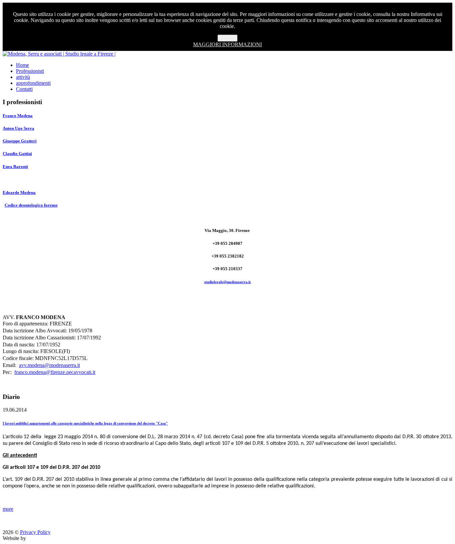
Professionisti (30, 71)
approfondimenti (33, 83)
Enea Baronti (15, 166)
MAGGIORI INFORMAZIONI (227, 44)
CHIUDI (227, 38)
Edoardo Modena (19, 192)
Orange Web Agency (49, 538)
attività (23, 77)
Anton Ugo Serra (18, 128)
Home (22, 65)
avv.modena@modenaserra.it (49, 365)
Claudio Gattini (17, 153)
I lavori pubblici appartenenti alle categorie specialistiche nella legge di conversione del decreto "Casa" (85, 423)
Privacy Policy (35, 532)
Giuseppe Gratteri (20, 140)
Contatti (24, 89)
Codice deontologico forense (31, 205)
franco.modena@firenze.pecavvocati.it (54, 372)
